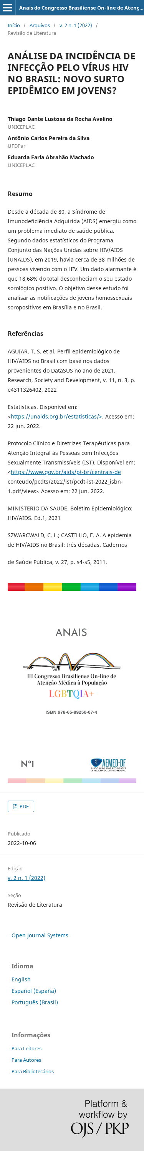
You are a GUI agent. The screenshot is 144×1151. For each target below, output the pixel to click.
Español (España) (34, 990)
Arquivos (40, 25)
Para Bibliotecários (33, 1071)
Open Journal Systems (40, 935)
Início (14, 25)
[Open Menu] (7, 7)
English (21, 979)
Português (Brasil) (35, 1002)
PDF (23, 806)
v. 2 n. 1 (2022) (76, 25)
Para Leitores (26, 1048)
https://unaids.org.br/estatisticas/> (56, 416)
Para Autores (26, 1059)
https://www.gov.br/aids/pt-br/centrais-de (66, 472)
